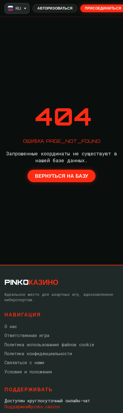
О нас (10, 326)
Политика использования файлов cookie (49, 344)
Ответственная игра (26, 335)
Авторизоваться (55, 8)
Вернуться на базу (61, 176)
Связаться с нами (24, 362)
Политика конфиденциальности (38, 353)
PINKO (31, 282)
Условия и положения (28, 372)
